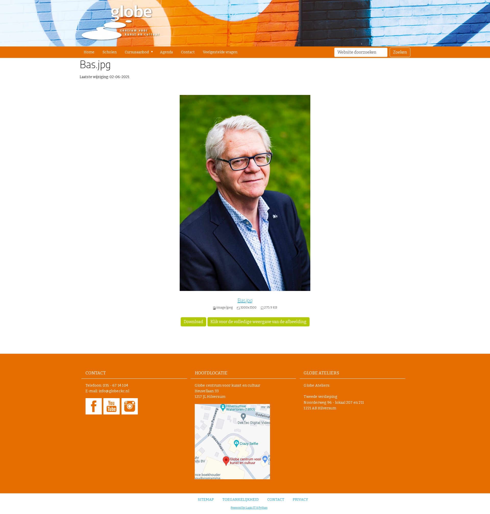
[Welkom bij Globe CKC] (120, 23)
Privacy (300, 499)
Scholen (110, 52)
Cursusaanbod (137, 52)
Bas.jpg (245, 300)
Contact (188, 52)
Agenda (166, 52)
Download (193, 321)
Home (89, 52)
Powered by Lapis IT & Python (249, 507)
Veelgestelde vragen (220, 52)
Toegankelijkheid (240, 499)
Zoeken (400, 52)
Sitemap (206, 499)
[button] (153, 51)
